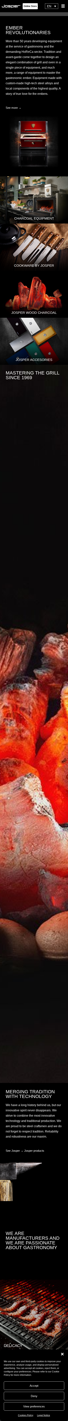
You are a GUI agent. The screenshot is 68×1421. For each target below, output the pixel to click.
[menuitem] (51, 6)
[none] (51, 6)
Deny (34, 1396)
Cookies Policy (25, 1415)
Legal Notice (43, 1415)
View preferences (34, 1406)
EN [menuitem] (49, 6)
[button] (62, 1354)
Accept (34, 1385)
